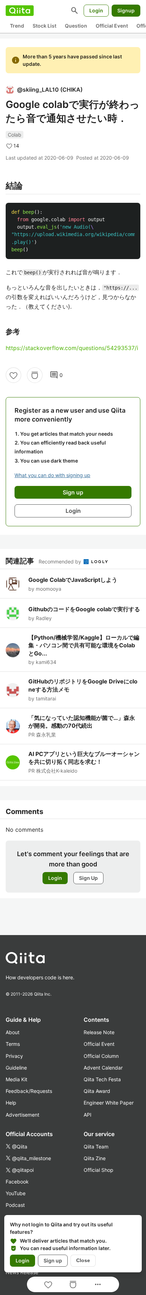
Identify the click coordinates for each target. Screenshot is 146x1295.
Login (96, 10)
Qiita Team (96, 1147)
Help (11, 1103)
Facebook (17, 1182)
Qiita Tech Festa (102, 1079)
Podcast (15, 1205)
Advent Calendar (103, 1068)
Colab (14, 135)
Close (83, 1260)
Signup (126, 10)
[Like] (13, 375)
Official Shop (98, 1170)
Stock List (44, 26)
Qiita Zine (95, 1158)
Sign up (53, 1260)
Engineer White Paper (109, 1103)
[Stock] (35, 375)
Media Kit (16, 1079)
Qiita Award (97, 1091)
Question (76, 26)
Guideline (16, 1068)
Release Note (99, 1032)
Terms (13, 1044)
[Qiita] (20, 10)
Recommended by (61, 561)
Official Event (112, 26)
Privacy (14, 1056)
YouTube (16, 1193)
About (12, 1032)
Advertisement (22, 1115)
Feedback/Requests (29, 1091)
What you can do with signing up (52, 475)
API (87, 1115)
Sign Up (88, 878)
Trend (17, 26)
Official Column (101, 1056)
